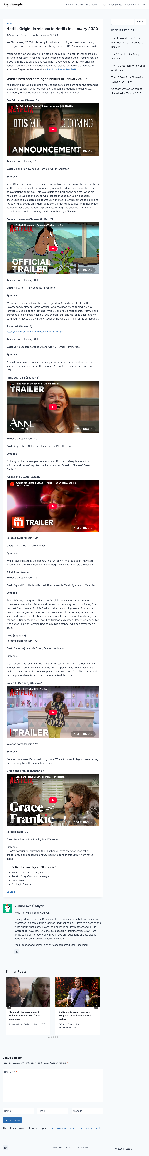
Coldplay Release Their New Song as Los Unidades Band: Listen (75, 1015)
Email (43, 1110)
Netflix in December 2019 (61, 69)
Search (140, 21)
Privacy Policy (83, 1147)
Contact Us (69, 1147)
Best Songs (115, 4)
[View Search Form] (144, 5)
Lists (103, 4)
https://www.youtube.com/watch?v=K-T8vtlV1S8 (35, 331)
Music (79, 4)
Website (77, 1110)
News (69, 4)
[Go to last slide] (9, 1006)
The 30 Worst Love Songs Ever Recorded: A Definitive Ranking (127, 42)
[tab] (48, 1037)
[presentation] (28, 992)
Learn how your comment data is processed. (74, 1128)
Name (8, 1110)
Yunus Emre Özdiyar (18, 35)
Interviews (92, 4)
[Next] (96, 1006)
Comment (10, 1072)
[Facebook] (5, 1147)
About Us (57, 1147)
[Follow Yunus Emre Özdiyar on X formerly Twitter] (16, 951)
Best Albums (132, 4)
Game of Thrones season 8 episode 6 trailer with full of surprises (24, 1015)
